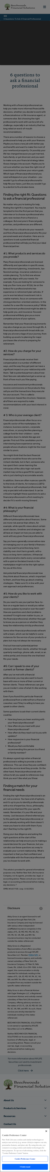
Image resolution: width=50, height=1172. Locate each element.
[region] (25, 1150)
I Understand (25, 1167)
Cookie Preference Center (25, 1159)
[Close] (46, 1131)
